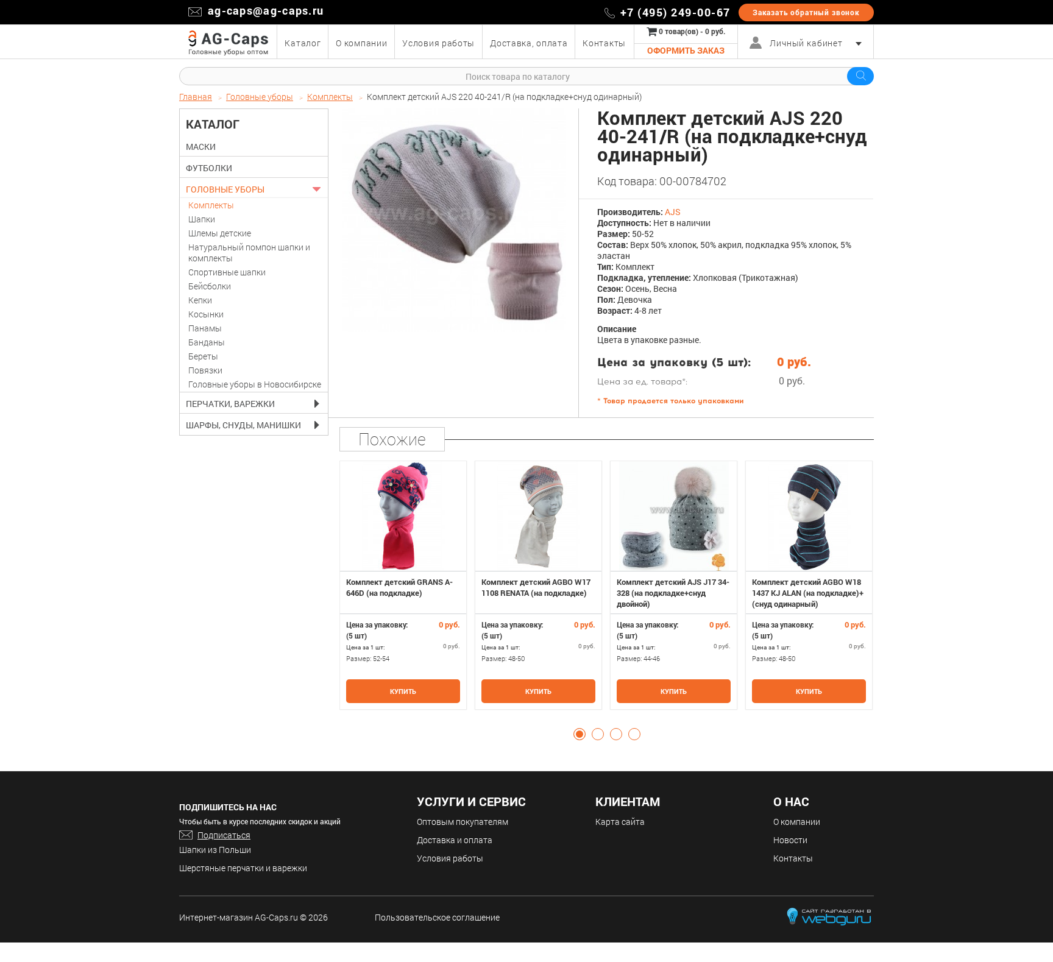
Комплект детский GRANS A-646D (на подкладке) (399, 587)
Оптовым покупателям (462, 821)
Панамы (205, 328)
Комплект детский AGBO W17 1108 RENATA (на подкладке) (535, 587)
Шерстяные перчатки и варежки (243, 868)
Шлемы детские (219, 233)
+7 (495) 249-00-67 (675, 12)
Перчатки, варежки (230, 403)
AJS (673, 212)
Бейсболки (209, 286)
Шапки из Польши (215, 849)
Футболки (209, 168)
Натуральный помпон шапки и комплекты (249, 252)
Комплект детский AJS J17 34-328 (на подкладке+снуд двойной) (673, 592)
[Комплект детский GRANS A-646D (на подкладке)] (403, 516)
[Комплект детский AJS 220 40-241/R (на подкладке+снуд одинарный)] (454, 220)
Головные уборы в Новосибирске (254, 384)
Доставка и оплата (454, 840)
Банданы (206, 342)
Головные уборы (225, 189)
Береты (203, 356)
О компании (796, 821)
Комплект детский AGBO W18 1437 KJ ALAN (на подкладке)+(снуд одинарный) (807, 592)
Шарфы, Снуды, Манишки (243, 425)
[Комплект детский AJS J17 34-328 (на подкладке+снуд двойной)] (674, 516)
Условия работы (450, 858)
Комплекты (211, 205)
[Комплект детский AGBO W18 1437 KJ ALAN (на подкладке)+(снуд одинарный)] (809, 516)
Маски (201, 146)
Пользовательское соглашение (437, 917)
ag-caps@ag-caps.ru (266, 10)
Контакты (793, 858)
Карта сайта (620, 821)
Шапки (201, 219)
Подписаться (223, 835)
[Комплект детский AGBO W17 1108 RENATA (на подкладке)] (538, 516)
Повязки (205, 370)
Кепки (200, 300)
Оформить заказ (686, 50)
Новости (790, 840)
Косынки (206, 314)
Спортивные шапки (227, 272)
